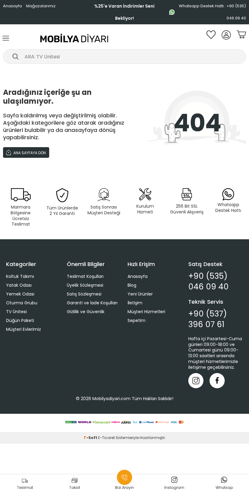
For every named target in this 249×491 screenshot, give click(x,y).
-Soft (91, 437)
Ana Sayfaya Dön (29, 152)
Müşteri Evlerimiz (23, 329)
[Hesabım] (226, 38)
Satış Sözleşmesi (84, 294)
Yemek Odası (20, 294)
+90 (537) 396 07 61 (207, 319)
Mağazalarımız (41, 6)
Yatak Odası (19, 285)
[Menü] (6, 38)
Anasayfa (12, 6)
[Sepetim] (241, 38)
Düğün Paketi (20, 320)
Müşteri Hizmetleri (146, 312)
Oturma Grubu (21, 303)
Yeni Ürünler (140, 294)
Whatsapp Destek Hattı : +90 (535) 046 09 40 (212, 12)
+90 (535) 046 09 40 (208, 281)
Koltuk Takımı (20, 276)
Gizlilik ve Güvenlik (85, 312)
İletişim (135, 303)
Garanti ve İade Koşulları (92, 303)
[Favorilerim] (211, 38)
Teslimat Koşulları (85, 276)
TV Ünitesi (16, 312)
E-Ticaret (106, 437)
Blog (132, 285)
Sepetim (136, 320)
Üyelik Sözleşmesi (85, 285)
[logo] (74, 38)
